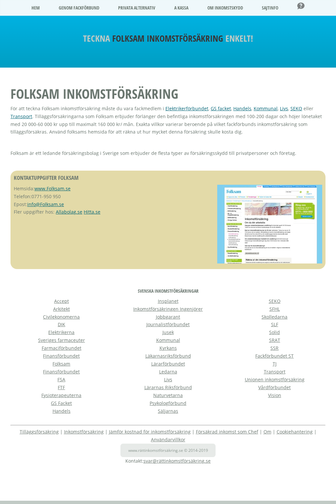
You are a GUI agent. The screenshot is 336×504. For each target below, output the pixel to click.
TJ (275, 364)
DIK (61, 324)
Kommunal (266, 108)
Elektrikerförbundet (186, 108)
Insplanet (168, 301)
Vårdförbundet (274, 387)
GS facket (221, 108)
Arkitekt (61, 309)
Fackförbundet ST (274, 356)
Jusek (168, 332)
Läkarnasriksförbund (168, 356)
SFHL (274, 309)
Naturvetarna (168, 395)
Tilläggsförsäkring (39, 432)
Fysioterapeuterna (61, 395)
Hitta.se (92, 212)
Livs (284, 108)
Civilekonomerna (61, 317)
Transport (21, 116)
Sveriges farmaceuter (61, 340)
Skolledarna (274, 317)
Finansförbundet (61, 356)
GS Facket (61, 403)
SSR (274, 348)
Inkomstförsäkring (84, 432)
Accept (61, 301)
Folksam (61, 364)
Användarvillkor (168, 439)
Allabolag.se (69, 212)
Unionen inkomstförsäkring (274, 379)
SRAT (274, 340)
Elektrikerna (61, 332)
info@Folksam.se (45, 204)
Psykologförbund (168, 403)
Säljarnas (168, 411)
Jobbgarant (168, 317)
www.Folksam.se (52, 188)
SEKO (296, 108)
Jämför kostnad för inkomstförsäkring (150, 432)
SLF (274, 324)
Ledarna (168, 371)
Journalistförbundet (168, 324)
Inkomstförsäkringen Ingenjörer (168, 309)
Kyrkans (168, 348)
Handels (242, 108)
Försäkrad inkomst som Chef (227, 432)
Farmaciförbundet (61, 348)
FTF (61, 387)
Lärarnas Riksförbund (168, 387)
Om (267, 432)
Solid (274, 332)
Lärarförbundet (168, 364)
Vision (274, 395)
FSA (61, 379)
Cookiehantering (295, 432)
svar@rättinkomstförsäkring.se (177, 461)
